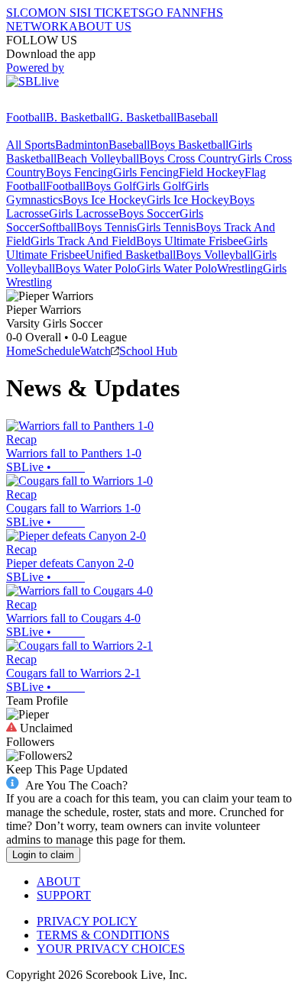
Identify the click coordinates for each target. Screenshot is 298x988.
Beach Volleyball (98, 158)
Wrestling (240, 268)
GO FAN (168, 12)
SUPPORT (64, 895)
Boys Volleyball (214, 254)
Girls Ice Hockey (188, 199)
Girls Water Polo (177, 268)
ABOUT (58, 881)
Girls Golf (160, 185)
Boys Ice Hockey (105, 199)
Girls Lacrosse (83, 213)
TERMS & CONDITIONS (103, 934)
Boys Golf (111, 185)
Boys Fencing (79, 172)
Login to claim (43, 854)
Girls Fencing (146, 172)
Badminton (82, 144)
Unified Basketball (131, 254)
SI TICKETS (112, 12)
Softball (57, 227)
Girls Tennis (166, 227)
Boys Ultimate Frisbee (190, 240)
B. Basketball (78, 117)
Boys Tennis (106, 227)
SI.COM (27, 12)
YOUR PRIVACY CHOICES (111, 948)
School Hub (148, 350)
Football (26, 117)
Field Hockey (212, 172)
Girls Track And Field (83, 240)
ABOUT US (100, 26)
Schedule (58, 350)
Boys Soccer (149, 213)
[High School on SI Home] (65, 103)
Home (21, 350)
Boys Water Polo (96, 268)
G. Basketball (144, 117)
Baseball (197, 117)
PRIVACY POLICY (87, 921)
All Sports (30, 144)
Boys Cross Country (188, 158)
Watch (95, 350)
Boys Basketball (189, 144)
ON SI (64, 12)
